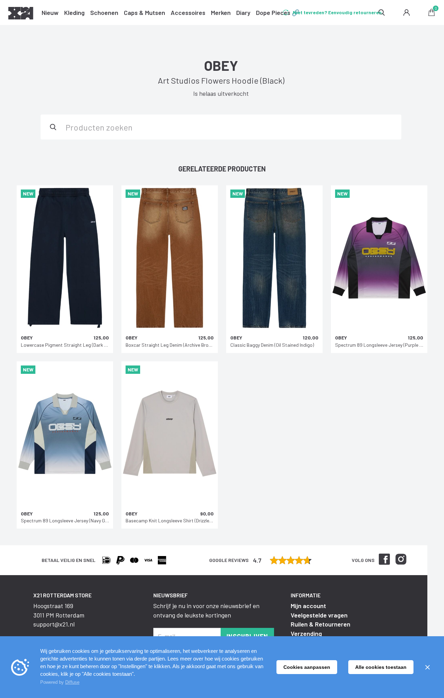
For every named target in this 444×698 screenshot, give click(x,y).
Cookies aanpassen (306, 667)
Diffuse (72, 682)
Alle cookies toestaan (381, 667)
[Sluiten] (427, 667)
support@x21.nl (54, 624)
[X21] (20, 14)
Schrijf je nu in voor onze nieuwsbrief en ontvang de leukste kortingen (206, 610)
